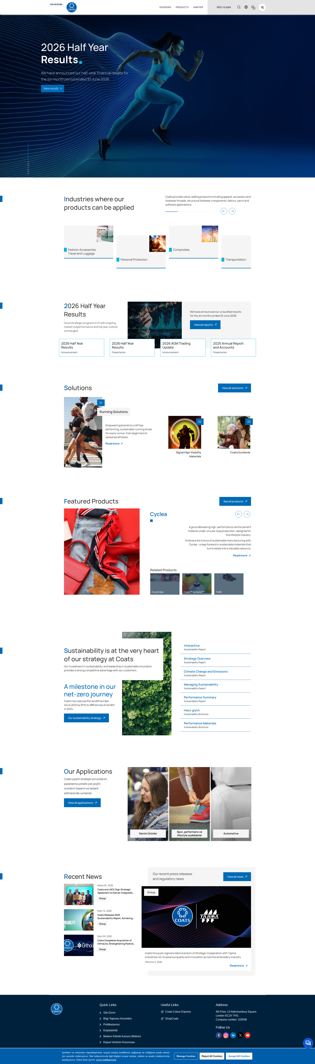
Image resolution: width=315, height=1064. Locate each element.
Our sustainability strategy (84, 718)
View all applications (80, 803)
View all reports (203, 325)
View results (51, 88)
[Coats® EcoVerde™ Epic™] (165, 577)
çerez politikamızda (106, 1059)
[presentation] (224, 211)
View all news (235, 876)
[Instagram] (226, 1035)
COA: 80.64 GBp (56, 4)
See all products (233, 501)
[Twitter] (240, 1035)
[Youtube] (248, 1035)
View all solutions (232, 388)
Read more (112, 443)
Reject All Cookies (212, 1056)
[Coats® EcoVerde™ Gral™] (229, 577)
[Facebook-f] (219, 1035)
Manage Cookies (186, 1056)
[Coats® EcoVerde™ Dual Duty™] (197, 577)
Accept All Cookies (239, 1056)
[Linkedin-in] (233, 1035)
